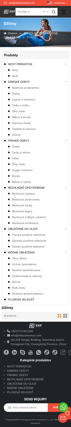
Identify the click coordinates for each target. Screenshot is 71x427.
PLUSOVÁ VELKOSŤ (21, 299)
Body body (18, 287)
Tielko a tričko (20, 105)
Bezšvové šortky (22, 205)
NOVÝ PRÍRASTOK (20, 64)
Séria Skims (19, 258)
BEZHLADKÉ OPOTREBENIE (26, 187)
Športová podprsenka (25, 87)
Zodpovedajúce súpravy (27, 276)
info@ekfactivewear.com (22, 3)
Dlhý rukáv (18, 111)
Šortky (16, 93)
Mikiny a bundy (21, 117)
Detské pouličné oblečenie (28, 246)
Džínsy (31, 37)
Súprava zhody (21, 123)
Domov (13, 33)
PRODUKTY (32, 33)
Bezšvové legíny (22, 211)
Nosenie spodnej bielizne (27, 293)
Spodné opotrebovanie (26, 270)
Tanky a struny (21, 152)
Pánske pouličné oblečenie (28, 234)
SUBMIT (57, 407)
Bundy (16, 176)
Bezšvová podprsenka (26, 199)
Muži (15, 75)
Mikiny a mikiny (21, 181)
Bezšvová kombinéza (25, 223)
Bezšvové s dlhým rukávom (29, 217)
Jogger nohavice (22, 170)
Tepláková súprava (24, 128)
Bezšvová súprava (23, 193)
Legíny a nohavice (23, 99)
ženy (15, 70)
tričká (15, 158)
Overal (16, 134)
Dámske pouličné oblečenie (29, 240)
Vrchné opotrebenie (24, 264)
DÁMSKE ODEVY (19, 81)
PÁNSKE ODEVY (18, 140)
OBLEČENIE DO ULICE (22, 228)
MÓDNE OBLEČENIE (21, 252)
